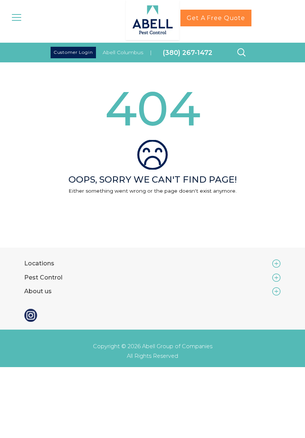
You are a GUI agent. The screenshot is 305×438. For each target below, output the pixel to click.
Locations (39, 263)
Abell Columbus (123, 52)
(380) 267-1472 (187, 52)
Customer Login (73, 52)
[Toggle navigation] (16, 16)
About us (38, 291)
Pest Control (43, 277)
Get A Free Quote (216, 18)
